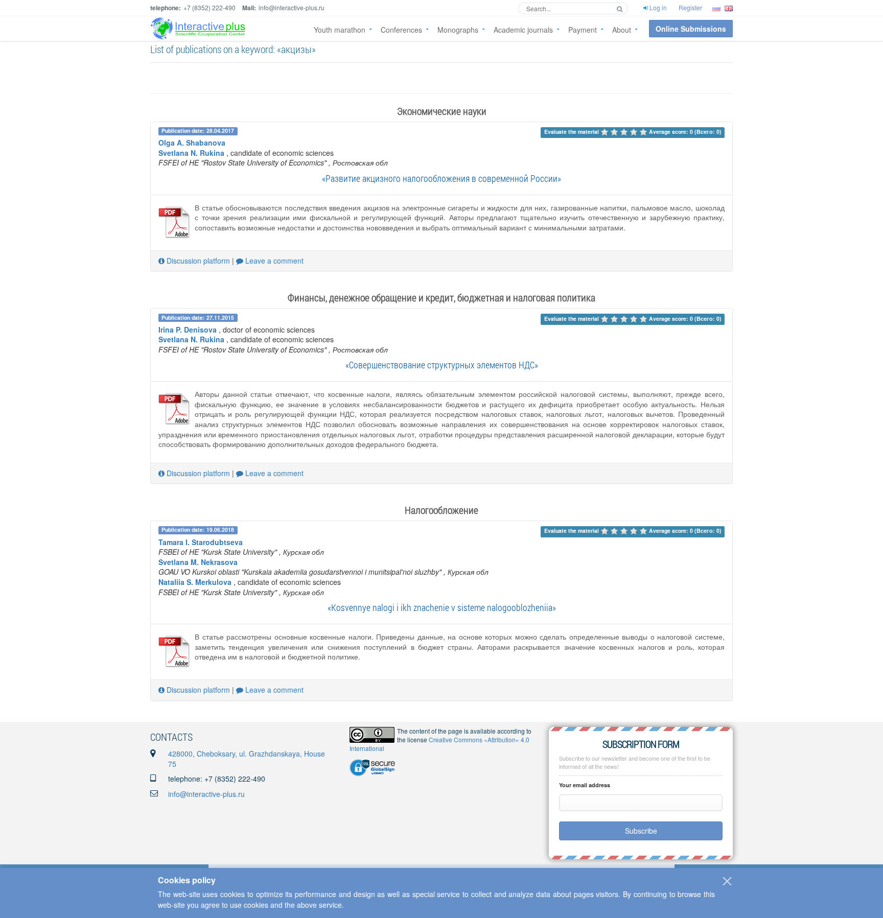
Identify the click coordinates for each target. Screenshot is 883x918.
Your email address (584, 785)
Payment (582, 30)
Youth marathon (339, 30)
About (621, 30)
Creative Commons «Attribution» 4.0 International (439, 743)
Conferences (401, 30)
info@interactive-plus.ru (206, 794)
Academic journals (523, 30)
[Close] (727, 881)
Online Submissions (691, 28)
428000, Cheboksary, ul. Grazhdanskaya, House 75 (246, 758)
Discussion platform (197, 260)
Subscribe (641, 831)
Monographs (457, 30)
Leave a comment (273, 260)
